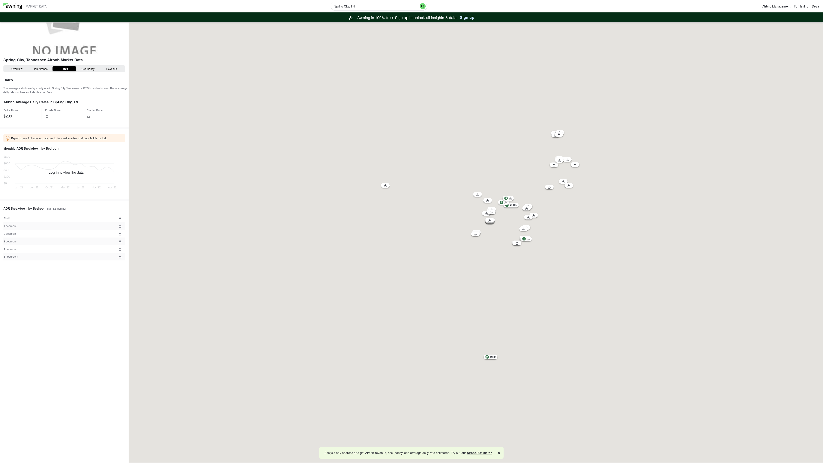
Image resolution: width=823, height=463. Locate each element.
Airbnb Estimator (479, 453)
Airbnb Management (776, 6)
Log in (53, 172)
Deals (816, 6)
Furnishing (801, 6)
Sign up (467, 17)
